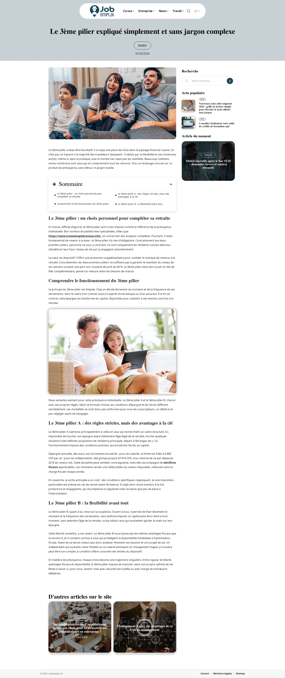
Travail (208, 155)
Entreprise (80, 618)
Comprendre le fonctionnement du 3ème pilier (83, 203)
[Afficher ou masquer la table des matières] (127, 184)
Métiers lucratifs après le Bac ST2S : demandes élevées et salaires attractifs (208, 164)
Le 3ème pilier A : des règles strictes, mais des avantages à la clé (143, 195)
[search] (188, 11)
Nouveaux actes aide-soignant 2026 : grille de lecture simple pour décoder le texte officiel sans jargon (215, 108)
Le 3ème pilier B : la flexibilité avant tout (140, 204)
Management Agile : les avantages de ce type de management (145, 628)
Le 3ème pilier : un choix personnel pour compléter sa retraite (79, 195)
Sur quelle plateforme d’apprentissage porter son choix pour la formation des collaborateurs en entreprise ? (80, 628)
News (142, 45)
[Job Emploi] (102, 11)
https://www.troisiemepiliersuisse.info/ (74, 236)
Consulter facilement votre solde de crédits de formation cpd (217, 124)
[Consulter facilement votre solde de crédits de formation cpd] (188, 123)
